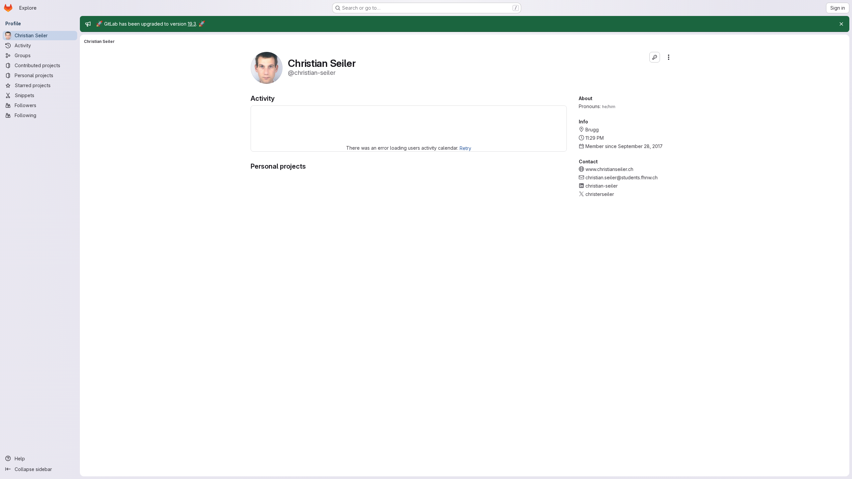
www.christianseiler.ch (609, 169)
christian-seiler (601, 186)
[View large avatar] (267, 67)
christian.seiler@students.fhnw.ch (621, 177)
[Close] (841, 24)
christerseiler (599, 194)
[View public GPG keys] (654, 57)
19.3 (192, 24)
